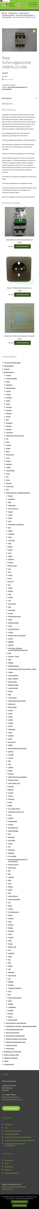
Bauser (10, 1017)
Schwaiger (9, 423)
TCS (7, 477)
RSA (7, 489)
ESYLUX (10, 796)
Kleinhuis (11, 931)
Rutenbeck (11, 850)
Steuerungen (10, 1048)
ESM (9, 653)
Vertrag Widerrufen (11, 1108)
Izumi (10, 578)
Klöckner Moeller (13, 623)
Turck (8, 458)
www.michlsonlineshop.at (11, 1097)
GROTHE (10, 751)
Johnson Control (13, 864)
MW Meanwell (12, 821)
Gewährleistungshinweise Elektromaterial (20, 1140)
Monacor (9, 413)
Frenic (8, 480)
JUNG (9, 941)
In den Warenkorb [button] (22, 246)
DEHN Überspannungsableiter (17, 777)
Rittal (10, 1001)
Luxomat (11, 786)
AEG (9, 761)
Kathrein (9, 429)
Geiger (10, 556)
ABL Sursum (12, 742)
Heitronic (9, 407)
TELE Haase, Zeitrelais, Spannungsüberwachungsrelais (18, 649)
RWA (9, 880)
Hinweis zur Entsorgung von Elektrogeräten (14, 1144)
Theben (10, 672)
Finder (10, 732)
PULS (9, 991)
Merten (10, 691)
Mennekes (11, 837)
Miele (8, 382)
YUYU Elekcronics (13, 912)
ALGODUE (11, 953)
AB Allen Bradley (13, 831)
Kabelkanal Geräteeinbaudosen (16, 1042)
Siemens (10, 645)
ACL (9, 585)
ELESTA (10, 639)
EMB (9, 543)
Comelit (8, 445)
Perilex (10, 496)
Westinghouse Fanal (14, 616)
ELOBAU (10, 1010)
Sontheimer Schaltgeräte (16, 524)
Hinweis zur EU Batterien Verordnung (18, 1137)
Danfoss (10, 1013)
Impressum (8, 1124)
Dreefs (8, 401)
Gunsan (8, 394)
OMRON (10, 663)
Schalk (10, 550)
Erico (9, 553)
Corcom (10, 613)
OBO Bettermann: (13, 666)
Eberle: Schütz (12, 682)
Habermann (12, 505)
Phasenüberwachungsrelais (14, 1029)
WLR (9, 764)
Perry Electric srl (13, 508)
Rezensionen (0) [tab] (7, 104)
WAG (9, 502)
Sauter (10, 713)
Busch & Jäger (12, 707)
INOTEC (10, 597)
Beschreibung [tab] (7, 98)
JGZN (9, 521)
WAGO (10, 805)
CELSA (10, 802)
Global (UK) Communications (15, 436)
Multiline (11, 559)
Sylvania (10, 774)
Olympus (9, 483)
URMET (10, 745)
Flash (9, 883)
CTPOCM (11, 755)
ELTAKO (10, 720)
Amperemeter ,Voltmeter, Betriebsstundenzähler (21, 1026)
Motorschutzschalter (12, 1033)
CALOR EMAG (10, 470)
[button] (34, 31)
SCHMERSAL (12, 1007)
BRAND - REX (12, 947)
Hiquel (10, 575)
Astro (8, 442)
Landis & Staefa (13, 688)
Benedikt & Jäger (13, 685)
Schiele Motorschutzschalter (17, 701)
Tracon (10, 515)
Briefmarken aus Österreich (12, 1052)
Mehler (10, 547)
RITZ (9, 963)
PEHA (10, 934)
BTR (9, 874)
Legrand (10, 723)
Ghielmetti (11, 499)
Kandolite (9, 397)
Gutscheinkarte (9, 366)
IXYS (9, 994)
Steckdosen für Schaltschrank (15, 1036)
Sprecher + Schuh (13, 656)
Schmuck (7, 369)
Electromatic (12, 604)
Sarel (9, 815)
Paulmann (9, 385)
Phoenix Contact (13, 780)
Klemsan (11, 985)
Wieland (10, 790)
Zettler (10, 890)
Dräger (8, 448)
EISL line (10, 581)
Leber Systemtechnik (14, 998)
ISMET (10, 906)
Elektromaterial (13, 13)
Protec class (10, 486)
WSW (9, 659)
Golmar (8, 461)
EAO (9, 527)
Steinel (10, 843)
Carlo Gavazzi (12, 698)
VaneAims (11, 534)
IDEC (9, 893)
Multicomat (11, 704)
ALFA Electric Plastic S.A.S (16, 812)
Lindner (10, 909)
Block (8, 451)
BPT (9, 871)
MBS (9, 694)
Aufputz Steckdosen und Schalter (16, 1039)
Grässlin (10, 793)
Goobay (8, 375)
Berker (10, 619)
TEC (9, 902)
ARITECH (11, 925)
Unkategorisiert (9, 1064)
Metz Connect (12, 566)
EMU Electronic (11, 388)
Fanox (8, 474)
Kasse (7, 1163)
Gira (9, 569)
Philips (10, 770)
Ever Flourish (12, 975)
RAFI (7, 420)
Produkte (8, 1170)
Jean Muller (11, 840)
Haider (10, 588)
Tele (9, 600)
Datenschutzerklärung (13, 1131)
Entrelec (10, 824)
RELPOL (10, 887)
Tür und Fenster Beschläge (12, 363)
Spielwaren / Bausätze (11, 1058)
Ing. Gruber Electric (14, 809)
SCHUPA (10, 937)
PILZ (9, 950)
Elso (9, 572)
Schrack (10, 632)
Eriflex (10, 518)
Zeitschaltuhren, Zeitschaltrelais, (16, 1023)
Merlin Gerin (12, 868)
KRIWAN (10, 982)
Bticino (10, 915)
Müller (10, 956)
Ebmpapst (11, 972)
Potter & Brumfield (14, 899)
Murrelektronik (13, 828)
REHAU (10, 966)
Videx (10, 537)
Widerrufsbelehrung (12, 1134)
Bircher (8, 416)
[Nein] (37, 1202)
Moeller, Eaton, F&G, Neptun (17, 635)
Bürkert (10, 591)
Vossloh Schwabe (11, 378)
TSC (7, 439)
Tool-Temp (9, 432)
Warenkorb (9, 1166)
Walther (10, 928)
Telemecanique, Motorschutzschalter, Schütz (22, 669)
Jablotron (9, 464)
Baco (9, 607)
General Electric (13, 896)
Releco (10, 531)
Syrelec (10, 717)
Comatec (11, 918)
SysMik (8, 467)
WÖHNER (11, 853)
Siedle (10, 739)
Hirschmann (10, 455)
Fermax (10, 710)
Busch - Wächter (13, 678)
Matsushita (11, 610)
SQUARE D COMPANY (14, 988)
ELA (9, 979)
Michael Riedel (12, 1020)
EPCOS (10, 726)
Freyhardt (11, 799)
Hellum (8, 391)
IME (9, 960)
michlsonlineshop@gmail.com (12, 1099)
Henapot (9, 426)
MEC (9, 834)
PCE (9, 847)
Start (5, 13)
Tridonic (10, 562)
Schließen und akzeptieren (19, 1201)
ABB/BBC (11, 642)
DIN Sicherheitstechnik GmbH (17, 748)
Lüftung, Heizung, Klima (11, 1055)
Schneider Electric (13, 629)
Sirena (8, 404)
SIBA (9, 594)
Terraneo (11, 877)
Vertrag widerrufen (12, 1173)
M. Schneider (12, 856)
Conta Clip (11, 540)
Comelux (9, 410)
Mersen (10, 512)
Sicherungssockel (11, 1045)
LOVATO (10, 818)
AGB (6, 1127)
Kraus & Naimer (13, 675)
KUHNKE (11, 736)
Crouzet (10, 758)
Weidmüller (11, 729)
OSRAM (10, 767)
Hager (10, 626)
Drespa (10, 944)
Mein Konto (9, 1160)
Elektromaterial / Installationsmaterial (18, 493)
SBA (9, 969)
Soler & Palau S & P (14, 783)
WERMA (10, 1004)
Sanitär (6, 1061)
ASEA (9, 921)
